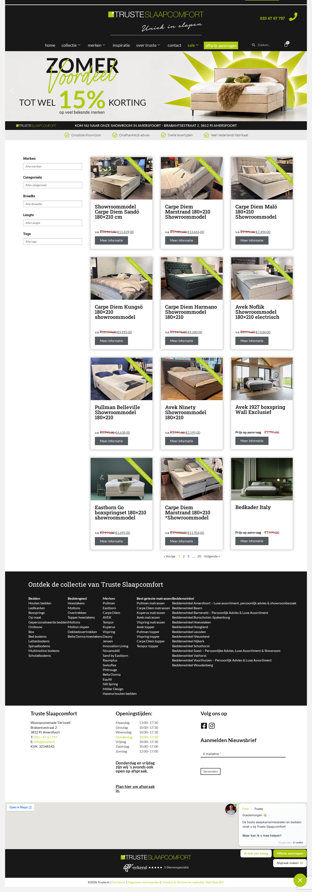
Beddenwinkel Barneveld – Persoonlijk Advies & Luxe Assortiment (220, 613)
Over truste (146, 45)
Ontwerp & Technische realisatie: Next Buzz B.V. (192, 882)
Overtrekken (77, 613)
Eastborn (109, 608)
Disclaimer (118, 882)
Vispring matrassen (151, 622)
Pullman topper (148, 632)
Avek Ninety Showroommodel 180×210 (185, 412)
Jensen (108, 641)
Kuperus (109, 627)
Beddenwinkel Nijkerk (188, 641)
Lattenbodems (39, 641)
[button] (156, 90)
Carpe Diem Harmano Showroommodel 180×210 (191, 311)
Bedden (34, 598)
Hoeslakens (76, 603)
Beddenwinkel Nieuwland (190, 636)
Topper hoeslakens (81, 617)
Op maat (34, 617)
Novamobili (111, 651)
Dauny (107, 636)
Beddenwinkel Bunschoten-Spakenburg (201, 617)
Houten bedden (39, 603)
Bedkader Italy (253, 507)
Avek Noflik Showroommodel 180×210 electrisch (257, 311)
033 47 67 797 (272, 18)
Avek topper (146, 627)
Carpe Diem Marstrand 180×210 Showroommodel (187, 211)
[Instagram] (211, 725)
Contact (174, 45)
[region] (156, 90)
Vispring (109, 632)
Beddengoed (77, 598)
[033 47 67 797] (293, 17)
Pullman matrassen (151, 603)
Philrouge (110, 670)
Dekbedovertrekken (82, 632)
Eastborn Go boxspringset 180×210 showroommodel (120, 512)
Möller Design (113, 689)
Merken (94, 45)
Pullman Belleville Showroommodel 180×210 (117, 412)
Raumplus (110, 660)
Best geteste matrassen (154, 598)
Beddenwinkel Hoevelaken (191, 622)
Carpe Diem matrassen (153, 608)
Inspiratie (121, 45)
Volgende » (212, 556)
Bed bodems (37, 636)
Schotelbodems (39, 655)
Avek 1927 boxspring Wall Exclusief (260, 409)
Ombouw (35, 627)
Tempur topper (147, 646)
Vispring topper (148, 636)
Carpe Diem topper (151, 641)
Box (31, 632)
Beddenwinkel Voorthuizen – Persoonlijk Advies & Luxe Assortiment (222, 660)
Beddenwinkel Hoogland (190, 627)
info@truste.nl (44, 742)
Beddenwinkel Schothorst (191, 646)
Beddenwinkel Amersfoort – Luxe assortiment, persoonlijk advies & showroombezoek (234, 603)
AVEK (107, 617)
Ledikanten (36, 608)
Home (50, 45)
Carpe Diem (111, 613)
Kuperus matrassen (151, 613)
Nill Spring (110, 684)
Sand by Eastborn (115, 655)
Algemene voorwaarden (143, 882)
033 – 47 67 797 (45, 737)
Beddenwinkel (183, 598)
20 (199, 556)
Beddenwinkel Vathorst (189, 655)
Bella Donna (112, 674)
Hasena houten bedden (120, 693)
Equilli (107, 679)
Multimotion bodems (43, 651)
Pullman (109, 603)
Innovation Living (115, 646)
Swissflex (109, 665)
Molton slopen (78, 627)
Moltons (74, 608)
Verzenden (210, 771)
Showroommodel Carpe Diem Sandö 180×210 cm (117, 211)
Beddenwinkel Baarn (187, 608)
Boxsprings (36, 613)
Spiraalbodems (39, 646)
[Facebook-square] (204, 725)
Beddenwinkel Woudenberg (192, 665)
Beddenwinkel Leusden (189, 632)
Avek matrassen (148, 617)
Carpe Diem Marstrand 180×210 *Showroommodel (187, 512)
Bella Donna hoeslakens (85, 636)
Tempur (108, 622)
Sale (191, 45)
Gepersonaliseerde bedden (48, 622)
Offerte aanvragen (220, 45)
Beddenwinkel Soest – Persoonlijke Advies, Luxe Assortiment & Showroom (226, 651)
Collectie (69, 45)
